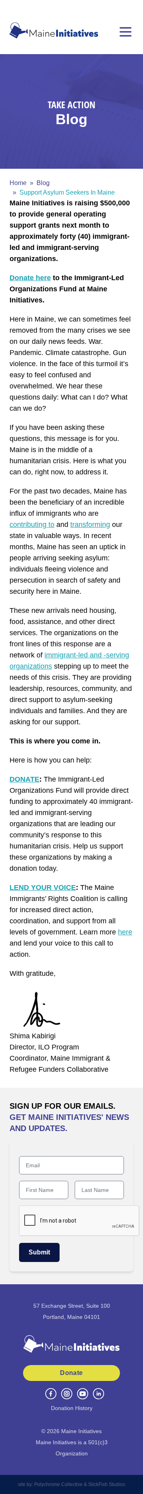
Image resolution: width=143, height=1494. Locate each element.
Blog (43, 182)
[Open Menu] (125, 32)
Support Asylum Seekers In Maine (67, 192)
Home (18, 182)
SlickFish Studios (106, 1484)
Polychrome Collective (58, 1484)
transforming (90, 525)
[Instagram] (66, 1393)
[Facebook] (50, 1393)
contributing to (32, 525)
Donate (71, 1372)
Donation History (72, 1408)
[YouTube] (82, 1393)
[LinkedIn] (98, 1393)
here (125, 932)
